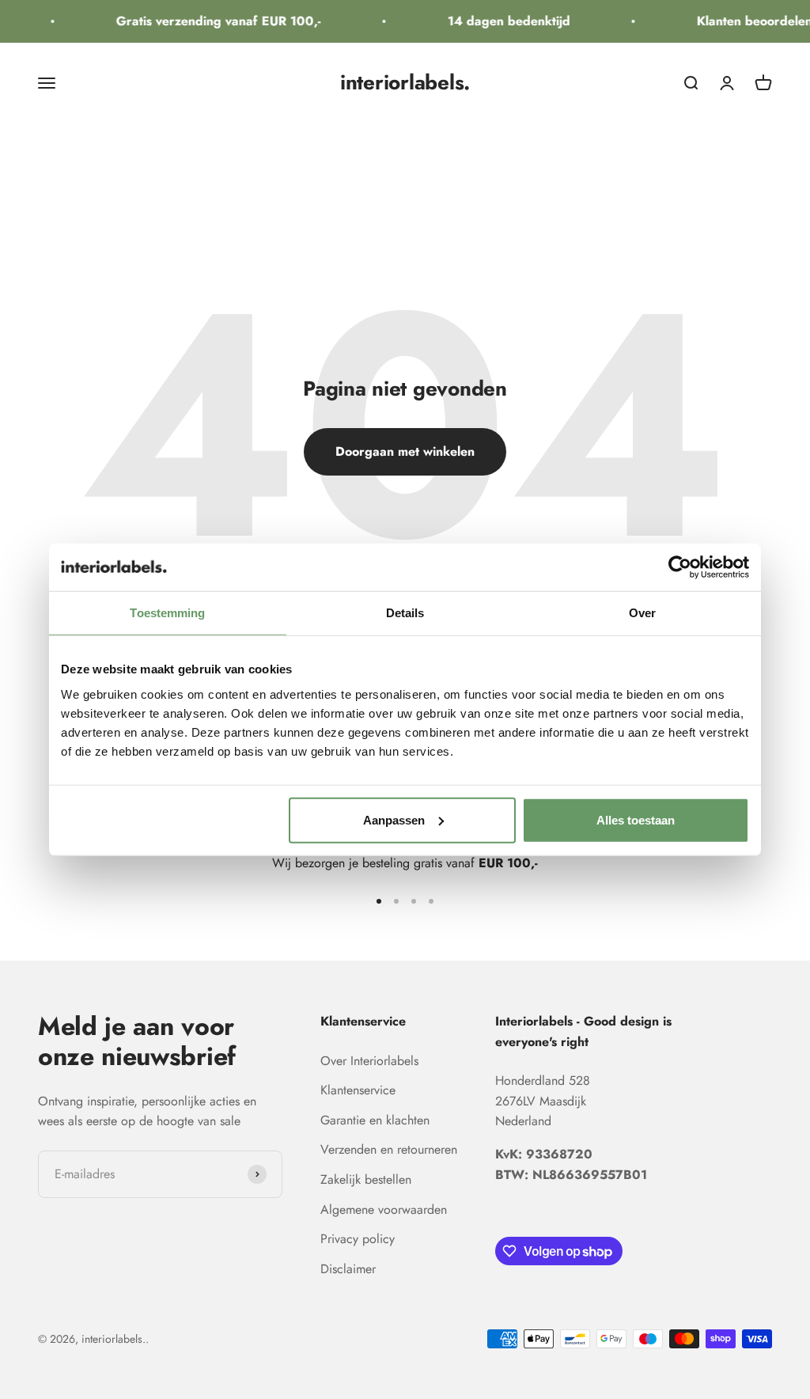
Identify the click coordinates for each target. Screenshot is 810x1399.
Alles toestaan (635, 819)
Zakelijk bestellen (365, 1179)
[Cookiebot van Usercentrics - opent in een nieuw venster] (680, 567)
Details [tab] (405, 613)
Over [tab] (642, 613)
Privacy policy (357, 1239)
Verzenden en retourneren (388, 1149)
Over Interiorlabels (369, 1061)
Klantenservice (358, 1090)
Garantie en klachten (375, 1120)
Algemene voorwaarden (383, 1209)
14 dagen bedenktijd (502, 21)
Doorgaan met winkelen (405, 451)
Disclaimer (348, 1269)
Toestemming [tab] (167, 613)
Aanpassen (394, 819)
